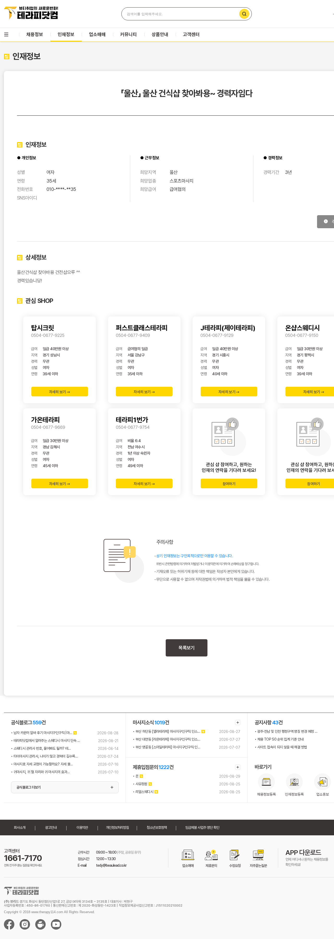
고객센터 (191, 34)
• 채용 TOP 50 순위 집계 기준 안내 (279, 739)
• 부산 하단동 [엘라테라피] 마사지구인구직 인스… (166, 731)
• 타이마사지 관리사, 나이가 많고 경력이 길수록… (44, 756)
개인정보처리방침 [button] (117, 827)
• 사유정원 (140, 784)
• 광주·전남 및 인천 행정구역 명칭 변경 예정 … (286, 731)
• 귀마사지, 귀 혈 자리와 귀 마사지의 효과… (40, 772)
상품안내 (160, 34)
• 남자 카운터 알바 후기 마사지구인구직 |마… (41, 733)
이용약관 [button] (82, 827)
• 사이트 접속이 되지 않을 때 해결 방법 (281, 747)
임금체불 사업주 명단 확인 (202, 827)
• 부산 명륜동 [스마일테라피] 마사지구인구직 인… (166, 747)
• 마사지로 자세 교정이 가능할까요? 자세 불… (42, 764)
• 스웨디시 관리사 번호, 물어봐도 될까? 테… (41, 748)
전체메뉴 (6, 34)
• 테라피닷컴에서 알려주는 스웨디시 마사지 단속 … (45, 740)
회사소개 (19, 827)
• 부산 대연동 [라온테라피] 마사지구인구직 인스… (166, 739)
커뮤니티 (128, 34)
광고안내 (51, 827)
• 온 (135, 776)
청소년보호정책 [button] (157, 827)
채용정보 (34, 34)
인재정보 (66, 34)
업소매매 (97, 34)
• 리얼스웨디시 (143, 792)
